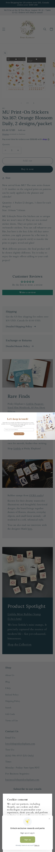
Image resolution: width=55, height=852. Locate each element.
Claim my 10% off (19, 433)
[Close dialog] (53, 413)
